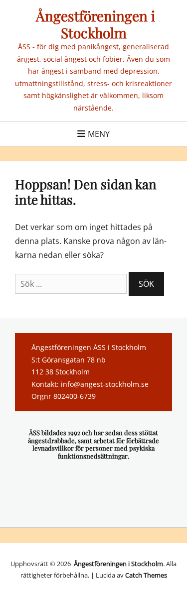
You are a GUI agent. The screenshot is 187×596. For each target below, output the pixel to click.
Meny (99, 133)
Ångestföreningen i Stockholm (93, 24)
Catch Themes (146, 575)
